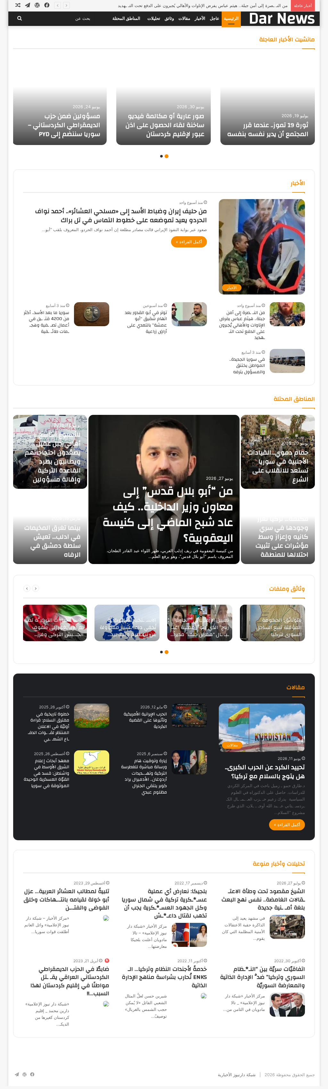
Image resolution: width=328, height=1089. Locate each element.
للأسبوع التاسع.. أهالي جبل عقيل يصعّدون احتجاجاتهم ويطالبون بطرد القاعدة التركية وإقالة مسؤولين (53, 457)
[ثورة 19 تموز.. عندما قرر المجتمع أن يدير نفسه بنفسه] (267, 100)
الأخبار (200, 18)
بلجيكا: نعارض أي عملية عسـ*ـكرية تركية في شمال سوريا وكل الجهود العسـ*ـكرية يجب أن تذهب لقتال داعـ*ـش (164, 903)
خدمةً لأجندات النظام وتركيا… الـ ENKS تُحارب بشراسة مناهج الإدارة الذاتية (164, 977)
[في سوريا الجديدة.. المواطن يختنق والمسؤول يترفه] (287, 361)
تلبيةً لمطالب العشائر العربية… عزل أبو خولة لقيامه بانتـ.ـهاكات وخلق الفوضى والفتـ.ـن (66, 899)
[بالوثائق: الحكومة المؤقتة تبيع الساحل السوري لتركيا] (272, 623)
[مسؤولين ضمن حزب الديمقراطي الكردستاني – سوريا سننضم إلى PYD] (59, 100)
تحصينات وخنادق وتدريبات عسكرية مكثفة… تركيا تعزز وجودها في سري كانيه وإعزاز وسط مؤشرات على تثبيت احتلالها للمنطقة (282, 528)
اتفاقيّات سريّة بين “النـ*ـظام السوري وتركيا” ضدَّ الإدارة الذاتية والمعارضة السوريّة (262, 977)
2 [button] (161, 156)
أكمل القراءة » (189, 241)
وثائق (169, 18)
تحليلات (153, 18)
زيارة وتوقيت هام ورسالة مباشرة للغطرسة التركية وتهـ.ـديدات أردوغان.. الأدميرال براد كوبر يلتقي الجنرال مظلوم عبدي (144, 776)
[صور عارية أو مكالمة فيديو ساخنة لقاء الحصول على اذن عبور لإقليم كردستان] (163, 100)
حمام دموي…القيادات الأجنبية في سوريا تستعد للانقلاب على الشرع (278, 466)
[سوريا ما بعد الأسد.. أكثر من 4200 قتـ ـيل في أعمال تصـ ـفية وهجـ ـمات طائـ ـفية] (91, 314)
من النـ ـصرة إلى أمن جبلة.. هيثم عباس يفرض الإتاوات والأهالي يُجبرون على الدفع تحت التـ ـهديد (203, 5)
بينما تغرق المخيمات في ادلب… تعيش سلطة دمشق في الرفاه (52, 541)
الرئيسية (231, 18)
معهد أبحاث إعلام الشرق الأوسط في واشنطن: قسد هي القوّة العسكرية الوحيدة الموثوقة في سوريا (46, 773)
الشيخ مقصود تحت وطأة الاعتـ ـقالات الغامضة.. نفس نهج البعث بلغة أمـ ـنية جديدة (263, 899)
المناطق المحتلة (126, 18)
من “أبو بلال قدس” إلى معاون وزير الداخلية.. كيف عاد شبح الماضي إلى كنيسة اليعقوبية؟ (167, 514)
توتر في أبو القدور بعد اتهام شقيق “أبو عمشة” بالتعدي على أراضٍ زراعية (146, 322)
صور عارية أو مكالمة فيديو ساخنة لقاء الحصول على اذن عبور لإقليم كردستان (165, 125)
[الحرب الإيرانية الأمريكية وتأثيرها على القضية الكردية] (189, 716)
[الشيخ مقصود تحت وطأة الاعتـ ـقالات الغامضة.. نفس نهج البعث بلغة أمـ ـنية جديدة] (287, 927)
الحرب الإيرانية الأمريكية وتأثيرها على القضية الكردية (145, 720)
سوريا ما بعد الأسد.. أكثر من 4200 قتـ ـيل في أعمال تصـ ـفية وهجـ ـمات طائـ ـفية (46, 322)
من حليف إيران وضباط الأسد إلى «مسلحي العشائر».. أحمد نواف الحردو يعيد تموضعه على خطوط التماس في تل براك (121, 215)
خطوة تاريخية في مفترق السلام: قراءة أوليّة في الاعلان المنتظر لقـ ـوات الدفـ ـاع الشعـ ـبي (48, 726)
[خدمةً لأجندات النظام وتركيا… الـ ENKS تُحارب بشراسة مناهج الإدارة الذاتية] (204, 996)
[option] (267, 100)
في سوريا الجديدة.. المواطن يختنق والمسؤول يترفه (247, 365)
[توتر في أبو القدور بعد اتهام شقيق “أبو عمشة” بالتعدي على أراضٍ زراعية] (189, 314)
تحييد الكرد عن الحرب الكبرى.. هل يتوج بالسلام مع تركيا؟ (265, 771)
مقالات (184, 18)
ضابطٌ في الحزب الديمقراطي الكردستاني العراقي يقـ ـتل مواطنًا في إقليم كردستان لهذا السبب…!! (69, 981)
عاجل (214, 18)
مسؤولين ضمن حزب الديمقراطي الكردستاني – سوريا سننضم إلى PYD (64, 125)
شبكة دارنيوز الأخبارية (237, 1074)
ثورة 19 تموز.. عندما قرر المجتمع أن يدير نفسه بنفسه (267, 129)
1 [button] (166, 156)
